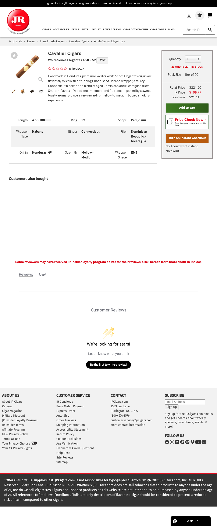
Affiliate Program (13, 429)
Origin (23, 153)
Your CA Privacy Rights (17, 448)
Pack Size (174, 75)
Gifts (85, 29)
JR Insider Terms (13, 425)
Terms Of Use (11, 439)
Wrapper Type (22, 134)
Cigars (46, 29)
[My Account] (189, 16)
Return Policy (65, 434)
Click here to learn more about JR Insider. (172, 262)
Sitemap (62, 462)
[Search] (210, 29)
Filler (124, 132)
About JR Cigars (12, 401)
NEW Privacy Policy (15, 434)
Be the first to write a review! (108, 364)
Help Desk (63, 453)
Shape (122, 120)
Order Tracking (66, 420)
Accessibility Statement (72, 429)
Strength (71, 153)
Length (23, 120)
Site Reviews (65, 457)
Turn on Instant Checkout (187, 138)
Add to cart (187, 108)
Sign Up (172, 407)
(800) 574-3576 (120, 415)
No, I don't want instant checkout (182, 148)
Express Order (65, 411)
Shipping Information (70, 425)
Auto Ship (62, 415)
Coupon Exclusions (69, 439)
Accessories (61, 29)
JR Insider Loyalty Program (20, 420)
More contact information (128, 425)
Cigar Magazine (12, 411)
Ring (74, 120)
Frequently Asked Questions (75, 448)
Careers (7, 406)
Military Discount (13, 415)
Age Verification (67, 443)
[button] (13, 91)
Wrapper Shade (121, 155)
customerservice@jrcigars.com (131, 420)
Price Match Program (70, 406)
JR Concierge (64, 401)
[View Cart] (210, 15)
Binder (72, 132)
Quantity (175, 59)
